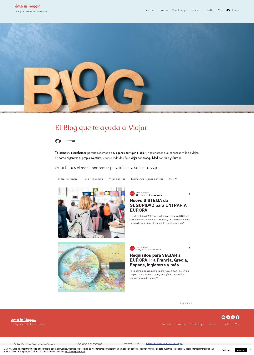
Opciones (226, 350)
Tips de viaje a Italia (93, 178)
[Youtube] (223, 317)
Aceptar (240, 350)
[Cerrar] (250, 350)
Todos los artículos (67, 178)
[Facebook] (237, 317)
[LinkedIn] (233, 317)
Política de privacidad (75, 351)
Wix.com (51, 343)
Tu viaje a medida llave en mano (31, 11)
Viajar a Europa (117, 178)
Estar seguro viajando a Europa (147, 178)
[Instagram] (228, 317)
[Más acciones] (190, 193)
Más (171, 178)
